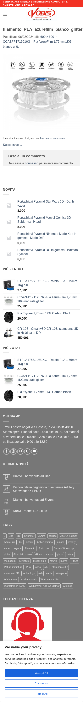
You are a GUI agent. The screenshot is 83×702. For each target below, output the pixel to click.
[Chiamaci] (27, 451)
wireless (67, 585)
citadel (29, 542)
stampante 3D (60, 567)
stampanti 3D (11, 573)
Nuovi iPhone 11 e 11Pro (30, 511)
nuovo (63, 560)
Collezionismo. (45, 542)
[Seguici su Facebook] (6, 451)
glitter (60, 554)
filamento (30, 548)
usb (40, 573)
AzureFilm (9, 542)
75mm (41, 535)
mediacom (10, 560)
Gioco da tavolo (44, 554)
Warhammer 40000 (14, 585)
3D (18, 535)
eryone (17, 548)
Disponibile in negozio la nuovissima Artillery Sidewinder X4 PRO (43, 489)
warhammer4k (29, 579)
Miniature (24, 560)
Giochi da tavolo (23, 554)
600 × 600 (47, 36)
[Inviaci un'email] (20, 451)
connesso (31, 163)
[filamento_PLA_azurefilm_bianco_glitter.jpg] (41, 92)
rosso (38, 567)
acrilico (53, 535)
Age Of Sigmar (68, 535)
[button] (5, 14)
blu (20, 542)
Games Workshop (64, 548)
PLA (28, 567)
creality (72, 542)
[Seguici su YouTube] (34, 451)
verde (49, 573)
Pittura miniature (13, 567)
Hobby (70, 554)
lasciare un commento (52, 138)
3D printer (29, 535)
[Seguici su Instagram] (13, 451)
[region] (41, 671)
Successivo (13, 144)
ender (7, 548)
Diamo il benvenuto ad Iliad (31, 476)
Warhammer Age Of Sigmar (44, 585)
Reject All (41, 693)
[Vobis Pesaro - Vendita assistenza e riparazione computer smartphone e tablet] (41, 14)
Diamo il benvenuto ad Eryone (33, 499)
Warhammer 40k (50, 579)
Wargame (61, 573)
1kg (11, 535)
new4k (53, 560)
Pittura (74, 560)
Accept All (41, 673)
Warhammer (11, 579)
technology (29, 573)
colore (60, 542)
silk (46, 567)
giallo (7, 554)
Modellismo (39, 560)
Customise (41, 683)
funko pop (44, 548)
